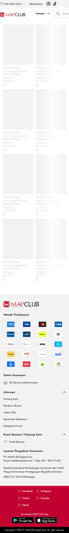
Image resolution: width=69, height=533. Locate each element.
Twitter (26, 498)
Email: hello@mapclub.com (18, 460)
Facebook (27, 491)
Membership (35, 4)
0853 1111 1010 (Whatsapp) (19, 477)
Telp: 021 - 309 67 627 (48, 460)
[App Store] (23, 522)
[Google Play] (46, 522)
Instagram (46, 491)
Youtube (45, 498)
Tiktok (25, 505)
